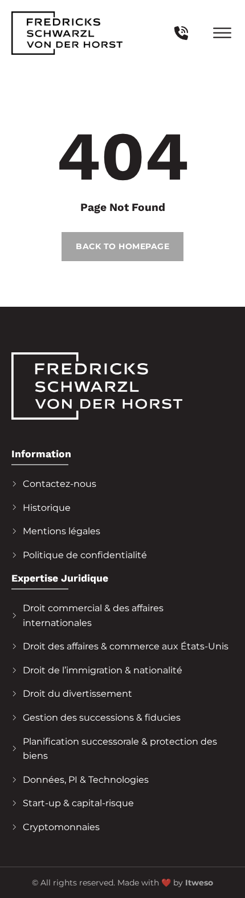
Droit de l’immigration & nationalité (102, 670)
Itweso (199, 882)
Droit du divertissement (77, 693)
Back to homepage (122, 246)
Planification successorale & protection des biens (120, 749)
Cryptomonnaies (61, 827)
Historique (47, 507)
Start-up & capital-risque (78, 803)
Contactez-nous (59, 483)
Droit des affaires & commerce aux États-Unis (125, 646)
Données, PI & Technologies (86, 779)
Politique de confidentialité (85, 555)
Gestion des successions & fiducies (102, 717)
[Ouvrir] (222, 33)
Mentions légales (61, 531)
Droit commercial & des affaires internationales (93, 615)
